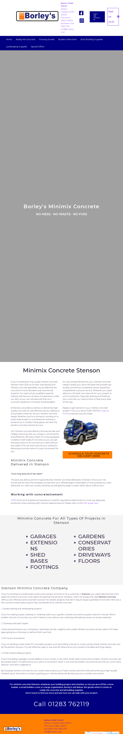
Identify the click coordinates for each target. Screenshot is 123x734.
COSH (13, 500)
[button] (97, 16)
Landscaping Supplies (16, 47)
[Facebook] (81, 13)
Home (9, 39)
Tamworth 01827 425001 (55, 726)
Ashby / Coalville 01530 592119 (67, 12)
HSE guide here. (91, 503)
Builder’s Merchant (67, 39)
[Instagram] (82, 20)
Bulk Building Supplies (92, 39)
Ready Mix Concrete (25, 39)
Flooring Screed (46, 39)
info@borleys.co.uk (53, 732)
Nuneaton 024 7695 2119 (55, 729)
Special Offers (37, 47)
